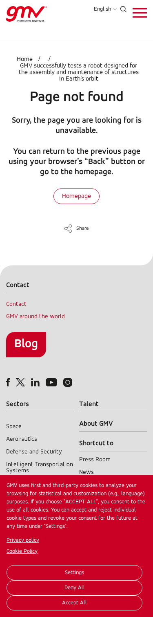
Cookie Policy (22, 551)
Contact (16, 304)
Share (82, 228)
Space (14, 427)
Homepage (76, 196)
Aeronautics (21, 439)
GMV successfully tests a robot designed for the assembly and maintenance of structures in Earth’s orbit (79, 72)
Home (25, 59)
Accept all (74, 603)
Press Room (95, 460)
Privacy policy (23, 540)
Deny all (74, 588)
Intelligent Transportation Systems (39, 468)
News (86, 472)
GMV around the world (35, 317)
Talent (89, 404)
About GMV (96, 423)
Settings (74, 573)
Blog (26, 344)
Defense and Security (34, 452)
